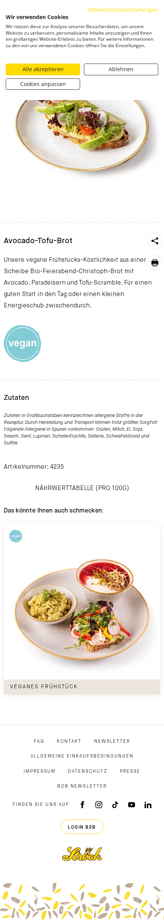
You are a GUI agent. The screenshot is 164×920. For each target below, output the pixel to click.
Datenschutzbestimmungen (122, 9)
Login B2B (82, 827)
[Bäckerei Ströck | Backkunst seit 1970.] (82, 854)
